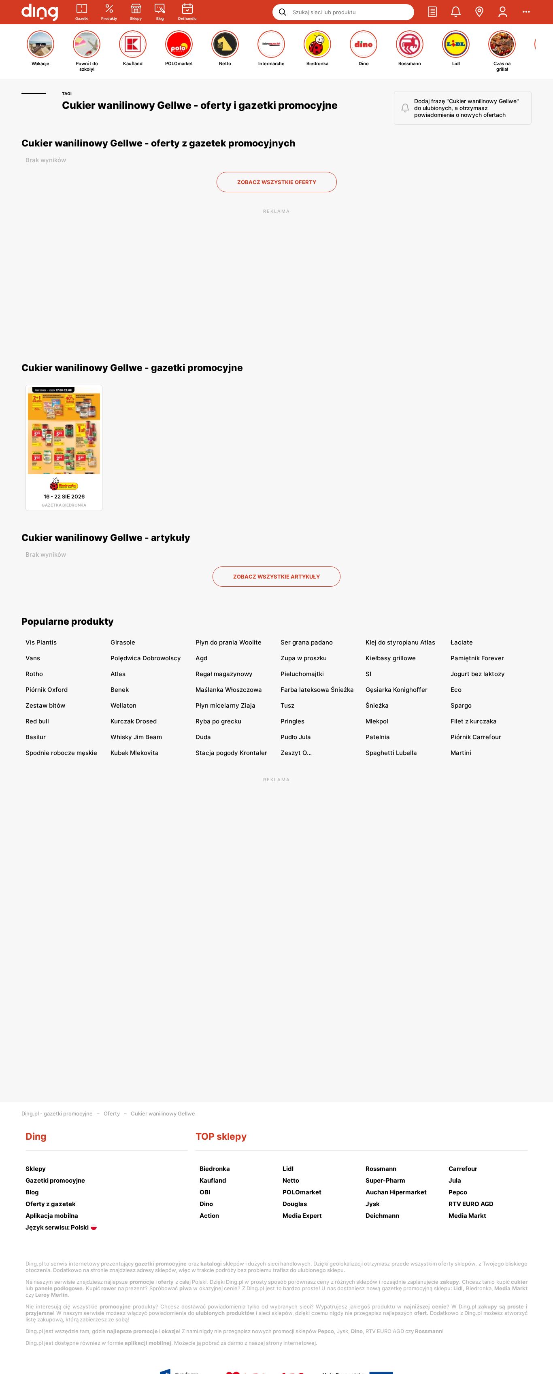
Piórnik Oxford (47, 689)
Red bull (37, 721)
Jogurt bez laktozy (478, 674)
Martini (461, 753)
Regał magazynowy (224, 674)
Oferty (112, 1113)
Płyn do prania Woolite (229, 642)
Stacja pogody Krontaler (231, 753)
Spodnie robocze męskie (61, 753)
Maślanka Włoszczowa (229, 689)
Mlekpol (377, 721)
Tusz (287, 705)
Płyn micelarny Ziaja (225, 705)
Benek (120, 689)
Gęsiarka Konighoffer (397, 689)
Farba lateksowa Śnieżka (317, 689)
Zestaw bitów (45, 705)
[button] (432, 12)
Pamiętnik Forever (477, 658)
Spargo (461, 705)
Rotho (34, 674)
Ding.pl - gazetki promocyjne (57, 1113)
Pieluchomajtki (302, 674)
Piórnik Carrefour (476, 737)
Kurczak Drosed (134, 721)
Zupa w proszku (304, 658)
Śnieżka (377, 705)
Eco (456, 689)
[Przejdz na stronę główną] (39, 12)
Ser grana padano (307, 642)
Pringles (292, 721)
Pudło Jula (296, 737)
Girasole (123, 642)
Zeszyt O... (296, 753)
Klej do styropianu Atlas (400, 642)
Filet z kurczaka (474, 721)
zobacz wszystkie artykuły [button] (276, 576)
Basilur (36, 737)
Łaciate (462, 642)
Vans (33, 658)
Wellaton (123, 705)
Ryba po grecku (218, 721)
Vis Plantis (41, 642)
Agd (201, 658)
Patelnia (378, 737)
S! (368, 674)
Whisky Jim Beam (136, 737)
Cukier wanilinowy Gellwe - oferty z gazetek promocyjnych (158, 143)
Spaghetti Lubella (391, 753)
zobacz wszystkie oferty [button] (276, 182)
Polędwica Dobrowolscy (146, 658)
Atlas (118, 674)
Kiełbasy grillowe (391, 658)
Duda (203, 737)
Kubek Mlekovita (135, 753)
